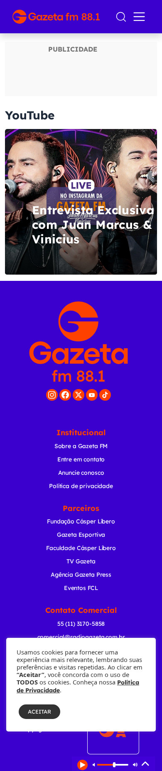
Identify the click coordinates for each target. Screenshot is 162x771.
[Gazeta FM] (78, 341)
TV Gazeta (81, 561)
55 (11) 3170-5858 (81, 623)
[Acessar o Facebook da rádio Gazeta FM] (65, 395)
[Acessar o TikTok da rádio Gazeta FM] (105, 395)
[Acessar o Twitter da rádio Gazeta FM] (78, 395)
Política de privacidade (81, 486)
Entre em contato (81, 459)
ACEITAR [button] (39, 711)
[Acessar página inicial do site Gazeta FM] (60, 16)
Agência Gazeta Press (81, 574)
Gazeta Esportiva (81, 534)
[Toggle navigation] (141, 17)
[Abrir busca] (121, 17)
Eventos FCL (81, 588)
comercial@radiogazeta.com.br (81, 637)
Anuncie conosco (81, 472)
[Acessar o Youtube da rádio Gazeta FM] (92, 395)
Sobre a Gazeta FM (81, 446)
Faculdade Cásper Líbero (81, 548)
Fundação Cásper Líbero (81, 521)
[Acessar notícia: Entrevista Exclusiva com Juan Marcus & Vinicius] (81, 202)
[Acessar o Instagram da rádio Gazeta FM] (52, 395)
